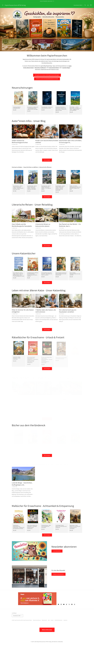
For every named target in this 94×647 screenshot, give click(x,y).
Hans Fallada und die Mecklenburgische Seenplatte (22, 225)
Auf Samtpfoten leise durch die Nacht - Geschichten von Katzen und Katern (46, 274)
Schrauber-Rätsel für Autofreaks (74, 357)
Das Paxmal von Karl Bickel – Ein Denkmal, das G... (70, 225)
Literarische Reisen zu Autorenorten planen (42, 225)
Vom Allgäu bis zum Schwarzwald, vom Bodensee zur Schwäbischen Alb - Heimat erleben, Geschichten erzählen (18, 447)
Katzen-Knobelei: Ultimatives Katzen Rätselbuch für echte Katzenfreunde (61, 274)
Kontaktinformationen (58, 620)
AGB (48, 620)
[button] (2, 5)
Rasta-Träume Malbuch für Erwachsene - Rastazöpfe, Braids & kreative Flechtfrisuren (32, 527)
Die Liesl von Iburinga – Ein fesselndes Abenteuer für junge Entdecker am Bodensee (32, 446)
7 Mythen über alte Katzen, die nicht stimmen (45, 311)
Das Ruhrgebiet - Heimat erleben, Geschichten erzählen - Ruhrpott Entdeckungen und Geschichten (60, 188)
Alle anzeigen (47, 160)
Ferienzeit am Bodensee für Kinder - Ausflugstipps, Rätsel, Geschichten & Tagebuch (46, 446)
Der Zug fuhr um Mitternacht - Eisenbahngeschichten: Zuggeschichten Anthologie (32, 108)
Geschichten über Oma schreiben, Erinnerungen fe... (70, 141)
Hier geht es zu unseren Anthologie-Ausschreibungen (47, 75)
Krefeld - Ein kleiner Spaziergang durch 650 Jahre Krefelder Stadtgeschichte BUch (75, 188)
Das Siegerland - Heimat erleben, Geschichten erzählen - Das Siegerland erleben (46, 188)
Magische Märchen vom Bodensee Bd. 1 (74, 445)
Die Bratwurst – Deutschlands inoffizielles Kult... (69, 397)
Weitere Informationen (58, 574)
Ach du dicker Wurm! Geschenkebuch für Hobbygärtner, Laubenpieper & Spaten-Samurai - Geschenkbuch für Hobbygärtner (32, 359)
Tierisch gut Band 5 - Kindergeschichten (17, 108)
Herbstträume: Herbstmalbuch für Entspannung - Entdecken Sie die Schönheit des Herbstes (18, 527)
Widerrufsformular (47, 629)
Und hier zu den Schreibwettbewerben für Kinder (47, 78)
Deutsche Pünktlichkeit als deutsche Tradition (44, 397)
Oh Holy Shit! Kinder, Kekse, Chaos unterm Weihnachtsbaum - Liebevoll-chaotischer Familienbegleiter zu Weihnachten (46, 359)
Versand (52, 620)
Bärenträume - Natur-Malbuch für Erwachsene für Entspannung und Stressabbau (75, 527)
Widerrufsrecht (44, 620)
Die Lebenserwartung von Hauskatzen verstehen (67, 311)
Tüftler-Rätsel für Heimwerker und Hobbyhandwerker (61, 357)
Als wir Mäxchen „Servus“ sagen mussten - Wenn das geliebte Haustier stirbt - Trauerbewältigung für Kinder (18, 274)
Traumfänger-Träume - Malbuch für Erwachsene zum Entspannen (61, 526)
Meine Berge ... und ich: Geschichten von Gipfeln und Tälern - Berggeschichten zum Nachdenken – (75, 109)
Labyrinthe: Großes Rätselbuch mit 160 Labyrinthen (16, 357)
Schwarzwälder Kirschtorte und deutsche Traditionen (22, 397)
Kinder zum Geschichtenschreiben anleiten (46, 141)
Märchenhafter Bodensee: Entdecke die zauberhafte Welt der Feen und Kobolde (61, 445)
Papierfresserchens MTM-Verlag (19, 620)
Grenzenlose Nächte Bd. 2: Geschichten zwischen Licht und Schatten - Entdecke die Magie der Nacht (61, 109)
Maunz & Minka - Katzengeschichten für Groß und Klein (75, 274)
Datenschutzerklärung (37, 620)
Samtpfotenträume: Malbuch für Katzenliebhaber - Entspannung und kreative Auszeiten (32, 274)
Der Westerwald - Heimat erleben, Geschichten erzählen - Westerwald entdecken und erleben (32, 188)
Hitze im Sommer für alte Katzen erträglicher (23, 311)
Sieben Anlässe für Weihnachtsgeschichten (20, 141)
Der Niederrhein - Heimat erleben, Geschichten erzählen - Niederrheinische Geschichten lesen (18, 188)
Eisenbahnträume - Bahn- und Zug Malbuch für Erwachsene (46, 526)
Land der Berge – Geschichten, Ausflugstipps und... (22, 484)
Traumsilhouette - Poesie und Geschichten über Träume (46, 108)
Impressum (65, 620)
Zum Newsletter (57, 551)
